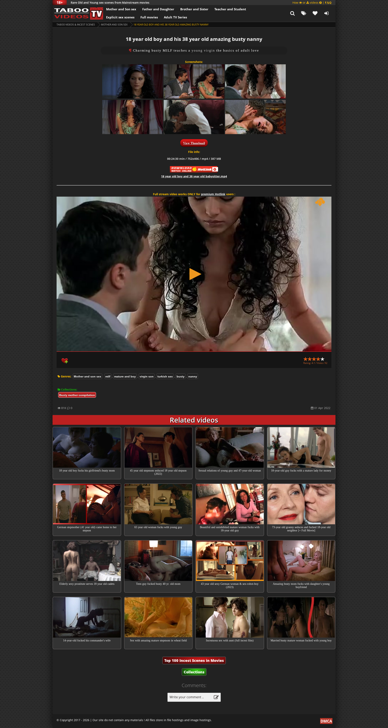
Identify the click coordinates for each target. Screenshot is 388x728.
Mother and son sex (114, 24)
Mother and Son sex (121, 9)
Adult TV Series (175, 17)
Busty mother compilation (77, 395)
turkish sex (165, 376)
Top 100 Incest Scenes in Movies (194, 660)
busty (181, 376)
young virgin (203, 50)
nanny (192, 376)
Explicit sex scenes (120, 17)
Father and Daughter (158, 9)
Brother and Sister (194, 9)
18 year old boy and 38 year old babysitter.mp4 (194, 176)
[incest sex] (78, 13)
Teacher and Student (230, 9)
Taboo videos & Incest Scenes (76, 24)
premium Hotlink (213, 194)
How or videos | (311, 2)
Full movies (149, 17)
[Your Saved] (315, 13)
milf (107, 376)
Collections (194, 672)
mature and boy (125, 376)
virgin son (147, 376)
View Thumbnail (194, 143)
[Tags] (304, 13)
